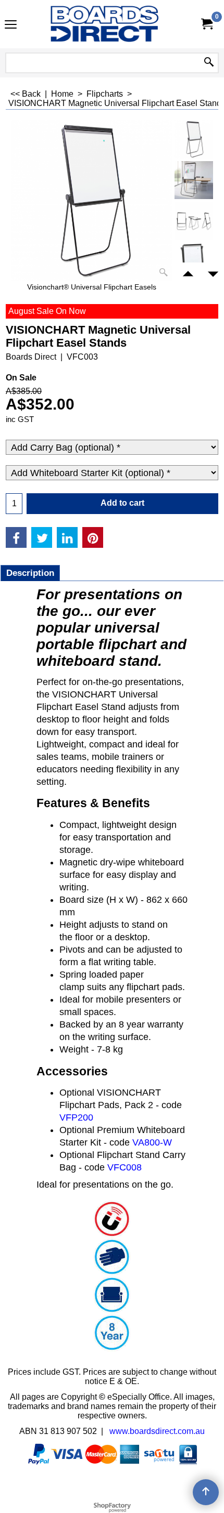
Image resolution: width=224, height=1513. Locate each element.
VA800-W (152, 1142)
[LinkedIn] (67, 537)
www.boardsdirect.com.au (157, 1431)
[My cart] (206, 24)
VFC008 (124, 1167)
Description (30, 573)
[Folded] (194, 262)
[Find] (209, 63)
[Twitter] (41, 537)
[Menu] (11, 25)
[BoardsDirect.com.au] (109, 24)
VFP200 (76, 1117)
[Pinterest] (92, 537)
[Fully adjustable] (194, 221)
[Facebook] (16, 537)
